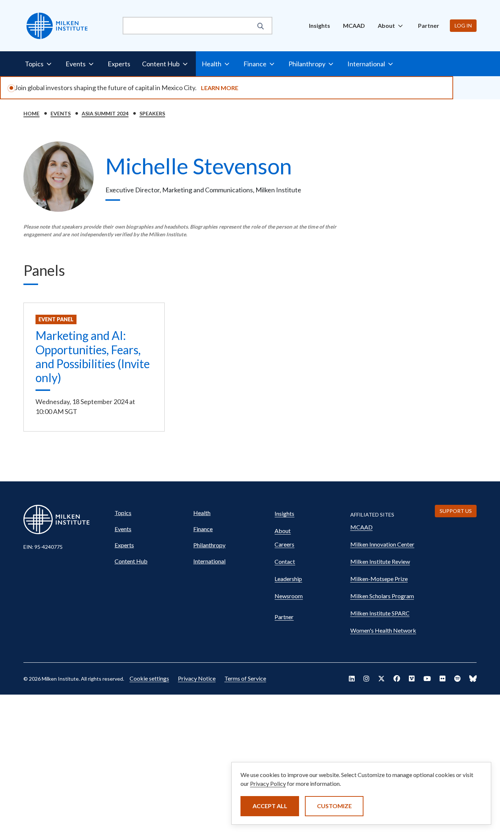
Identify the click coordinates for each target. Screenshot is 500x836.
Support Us (456, 511)
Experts (119, 64)
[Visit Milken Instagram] (366, 678)
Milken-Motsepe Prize (379, 578)
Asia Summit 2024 (105, 113)
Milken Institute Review (380, 561)
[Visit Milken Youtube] (427, 678)
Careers (284, 544)
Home (31, 113)
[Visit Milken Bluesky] (473, 678)
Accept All (270, 805)
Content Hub (131, 561)
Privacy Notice (197, 678)
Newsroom (289, 595)
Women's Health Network (383, 630)
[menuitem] (319, 26)
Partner (428, 25)
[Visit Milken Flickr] (442, 678)
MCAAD (354, 25)
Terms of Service (245, 678)
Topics (123, 512)
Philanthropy (209, 544)
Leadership (288, 578)
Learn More (219, 87)
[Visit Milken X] (381, 678)
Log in (463, 25)
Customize (334, 805)
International (209, 561)
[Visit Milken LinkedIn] (352, 678)
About (283, 530)
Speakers (152, 113)
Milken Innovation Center (382, 544)
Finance (203, 528)
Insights (319, 25)
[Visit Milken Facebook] (396, 678)
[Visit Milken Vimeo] (412, 678)
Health (201, 512)
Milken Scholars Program (382, 595)
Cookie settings (149, 678)
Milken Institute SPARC (380, 613)
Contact (285, 561)
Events (61, 113)
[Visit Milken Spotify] (457, 678)
